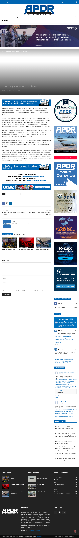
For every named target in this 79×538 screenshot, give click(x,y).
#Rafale (71, 359)
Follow (75, 307)
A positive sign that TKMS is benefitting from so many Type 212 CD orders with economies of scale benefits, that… (65, 425)
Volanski (18, 193)
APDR (4, 90)
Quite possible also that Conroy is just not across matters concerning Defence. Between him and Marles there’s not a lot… (65, 431)
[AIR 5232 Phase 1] (32, 486)
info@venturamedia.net (33, 530)
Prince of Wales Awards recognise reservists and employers (39, 213)
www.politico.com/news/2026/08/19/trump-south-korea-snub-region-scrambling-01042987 (66, 381)
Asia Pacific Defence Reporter (66, 372)
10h (62, 330)
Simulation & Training (46, 17)
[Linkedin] (73, 2)
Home (17, 2)
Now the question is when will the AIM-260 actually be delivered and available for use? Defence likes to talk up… (65, 438)
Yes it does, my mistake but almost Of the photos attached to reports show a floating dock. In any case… (65, 445)
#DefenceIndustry (68, 341)
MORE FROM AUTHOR (19, 234)
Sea (15, 17)
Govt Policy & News (61, 17)
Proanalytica (39, 536)
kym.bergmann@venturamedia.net (34, 176)
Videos (36, 2)
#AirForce (61, 361)
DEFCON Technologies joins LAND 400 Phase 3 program (13, 213)
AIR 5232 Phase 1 (41, 484)
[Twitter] (76, 2)
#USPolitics (70, 383)
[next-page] (5, 254)
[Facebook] (71, 2)
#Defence (62, 359)
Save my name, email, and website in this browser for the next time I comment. (23, 291)
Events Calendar (28, 2)
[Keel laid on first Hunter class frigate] (9, 243)
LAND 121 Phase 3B (41, 491)
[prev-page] (3, 254)
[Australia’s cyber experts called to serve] (26, 243)
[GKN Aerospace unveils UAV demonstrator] (43, 243)
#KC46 (60, 336)
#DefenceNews (58, 339)
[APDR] (39, 9)
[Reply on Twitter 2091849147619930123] (55, 345)
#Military (57, 361)
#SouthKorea (63, 383)
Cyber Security (31, 17)
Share (57, 397)
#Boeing (57, 336)
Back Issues (41, 2)
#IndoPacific (58, 387)
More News (5, 21)
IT (37, 17)
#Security (73, 386)
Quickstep (13, 193)
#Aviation (57, 359)
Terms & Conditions (59, 536)
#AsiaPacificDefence (68, 339)
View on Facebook (58, 395)
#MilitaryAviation (65, 338)
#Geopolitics (58, 342)
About (21, 2)
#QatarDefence (67, 336)
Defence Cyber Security (23, 247)
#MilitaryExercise (67, 362)
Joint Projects (21, 17)
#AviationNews (58, 362)
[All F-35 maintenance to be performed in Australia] (32, 479)
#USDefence (58, 338)
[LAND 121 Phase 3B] (32, 494)
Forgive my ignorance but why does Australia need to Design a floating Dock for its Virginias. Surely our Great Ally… (65, 462)
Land (3, 17)
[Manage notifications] (75, 531)
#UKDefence (62, 413)
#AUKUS (57, 413)
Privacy (66, 536)
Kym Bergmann (58, 455)
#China (67, 359)
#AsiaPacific (68, 361)
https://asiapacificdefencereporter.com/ (20, 223)
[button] (75, 17)
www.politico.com (60, 391)
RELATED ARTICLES (7, 234)
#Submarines (69, 413)
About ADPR (71, 536)
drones (7, 193)
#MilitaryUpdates (59, 341)
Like (76, 303)
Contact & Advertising (58, 2)
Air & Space (9, 17)
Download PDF (66, 158)
